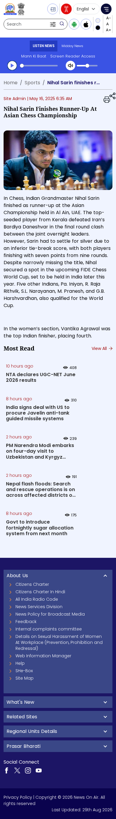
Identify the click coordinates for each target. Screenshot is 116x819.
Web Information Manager (43, 656)
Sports (32, 82)
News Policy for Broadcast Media (50, 614)
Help (20, 663)
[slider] (39, 65)
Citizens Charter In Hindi (40, 592)
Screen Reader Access (72, 56)
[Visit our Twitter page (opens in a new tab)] (17, 770)
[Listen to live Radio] (66, 9)
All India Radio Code (36, 599)
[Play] (12, 65)
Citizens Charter (32, 584)
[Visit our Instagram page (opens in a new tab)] (28, 770)
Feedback (26, 622)
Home (11, 82)
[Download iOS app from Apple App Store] (86, 24)
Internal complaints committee (48, 629)
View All (100, 348)
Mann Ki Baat (33, 56)
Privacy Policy (18, 797)
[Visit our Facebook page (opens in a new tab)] (7, 770)
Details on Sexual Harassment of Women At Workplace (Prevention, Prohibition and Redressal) (59, 642)
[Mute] (70, 65)
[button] (53, 24)
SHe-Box (24, 671)
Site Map (24, 678)
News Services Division (38, 607)
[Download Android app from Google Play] (74, 24)
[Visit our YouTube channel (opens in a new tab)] (39, 770)
